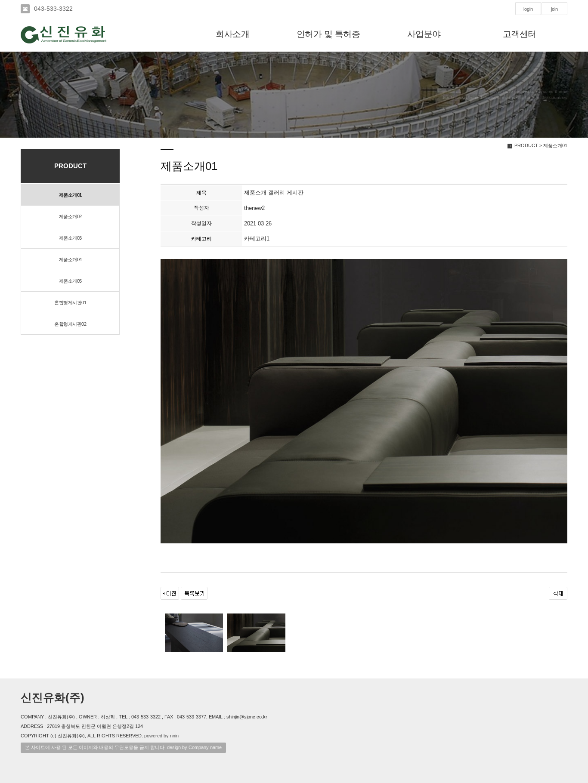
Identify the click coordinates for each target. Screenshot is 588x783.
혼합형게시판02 (70, 324)
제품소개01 (70, 194)
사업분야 (424, 34)
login (528, 9)
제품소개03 (70, 237)
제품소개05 (70, 281)
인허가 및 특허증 (328, 34)
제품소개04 (70, 259)
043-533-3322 (53, 8)
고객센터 (519, 34)
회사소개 (232, 34)
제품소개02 (70, 216)
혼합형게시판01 (70, 302)
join (554, 9)
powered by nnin (161, 735)
